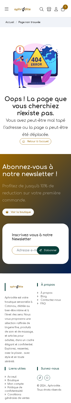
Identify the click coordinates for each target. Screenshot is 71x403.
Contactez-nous (50, 300)
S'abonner (50, 250)
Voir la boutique (20, 212)
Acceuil (12, 376)
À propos (46, 293)
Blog (43, 296)
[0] (63, 9)
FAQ (43, 303)
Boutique (13, 380)
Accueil (10, 22)
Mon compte (15, 384)
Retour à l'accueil (38, 141)
